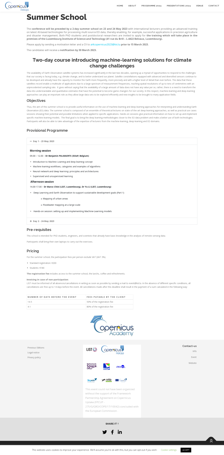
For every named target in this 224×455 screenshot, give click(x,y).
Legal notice (33, 352)
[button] (112, 141)
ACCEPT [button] (185, 450)
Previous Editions (35, 347)
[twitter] (104, 432)
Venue (199, 6)
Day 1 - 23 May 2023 (43, 141)
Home (120, 6)
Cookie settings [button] (169, 449)
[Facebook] (112, 432)
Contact (213, 6)
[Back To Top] (211, 440)
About (132, 6)
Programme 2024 (152, 6)
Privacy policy (34, 357)
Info (195, 351)
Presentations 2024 (179, 6)
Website (193, 363)
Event (194, 357)
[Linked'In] (120, 432)
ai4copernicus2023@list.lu (105, 44)
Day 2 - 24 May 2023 (43, 221)
